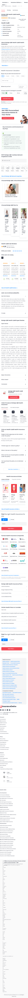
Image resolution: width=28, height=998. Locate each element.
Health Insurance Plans (15, 661)
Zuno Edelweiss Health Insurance (8, 620)
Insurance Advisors (16, 2)
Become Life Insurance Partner (6, 847)
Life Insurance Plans (4, 834)
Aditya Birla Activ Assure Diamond (9, 616)
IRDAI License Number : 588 (11, 862)
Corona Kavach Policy (6, 593)
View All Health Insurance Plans (8, 628)
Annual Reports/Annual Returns (6, 761)
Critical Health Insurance (5, 816)
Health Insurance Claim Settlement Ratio (11, 668)
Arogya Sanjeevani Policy (7, 589)
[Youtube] (3, 710)
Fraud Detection (3, 742)
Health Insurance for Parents (8, 680)
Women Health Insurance (8, 681)
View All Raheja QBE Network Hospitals (11, 176)
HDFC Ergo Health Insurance (8, 694)
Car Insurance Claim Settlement (6, 803)
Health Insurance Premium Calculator (10, 664)
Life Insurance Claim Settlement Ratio (7, 829)
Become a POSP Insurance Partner (6, 841)
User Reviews (15, 10)
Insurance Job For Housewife (5, 852)
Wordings (9, 10)
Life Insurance (2, 724)
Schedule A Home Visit (8, 118)
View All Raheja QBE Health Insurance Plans (11, 601)
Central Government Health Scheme (10, 702)
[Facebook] (1, 710)
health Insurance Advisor (8, 669)
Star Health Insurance (7, 692)
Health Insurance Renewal (17, 674)
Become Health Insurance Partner (6, 845)
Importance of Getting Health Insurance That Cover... (22, 495)
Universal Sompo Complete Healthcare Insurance (12, 613)
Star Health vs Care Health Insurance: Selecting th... (5, 495)
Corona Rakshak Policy (6, 596)
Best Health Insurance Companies (7, 811)
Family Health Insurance (7, 676)
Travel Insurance (3, 731)
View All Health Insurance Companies (9, 575)
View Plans (11, 528)
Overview (3, 10)
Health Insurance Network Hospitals (10, 686)
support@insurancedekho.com (10, 712)
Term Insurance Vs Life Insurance (6, 830)
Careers (1, 767)
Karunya (20, 702)
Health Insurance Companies (8, 671)
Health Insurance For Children (8, 683)
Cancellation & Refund (4, 747)
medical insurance (5, 49)
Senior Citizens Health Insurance (6, 821)
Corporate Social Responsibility (6, 769)
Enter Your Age (5, 80)
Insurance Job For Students (5, 854)
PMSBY (18, 699)
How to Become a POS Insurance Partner (8, 848)
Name (3, 523)
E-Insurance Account (4, 749)
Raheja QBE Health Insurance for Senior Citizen (24, 227)
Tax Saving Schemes (4, 733)
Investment (2, 728)
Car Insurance (3, 719)
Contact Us (2, 754)
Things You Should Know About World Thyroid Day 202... (14, 495)
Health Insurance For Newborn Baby (10, 685)
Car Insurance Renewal (4, 794)
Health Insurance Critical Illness (9, 666)
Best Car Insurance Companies (6, 805)
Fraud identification (4, 758)
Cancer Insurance (5, 586)
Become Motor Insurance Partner (6, 843)
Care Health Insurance (16, 692)
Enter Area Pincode (21, 87)
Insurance (4, 2)
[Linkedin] (7, 710)
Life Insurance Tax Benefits (5, 836)
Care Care (3, 609)
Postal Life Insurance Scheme (6, 825)
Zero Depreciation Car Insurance (6, 798)
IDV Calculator (3, 800)
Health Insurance (6, 661)
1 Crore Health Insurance (15, 663)
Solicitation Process (4, 763)
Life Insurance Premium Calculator (7, 837)
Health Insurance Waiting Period (9, 688)
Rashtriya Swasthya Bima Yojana (9, 699)
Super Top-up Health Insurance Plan (10, 673)
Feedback (2, 756)
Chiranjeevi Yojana (6, 701)
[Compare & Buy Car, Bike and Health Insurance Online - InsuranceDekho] (8, 706)
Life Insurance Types (4, 827)
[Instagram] (5, 710)
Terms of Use (2, 745)
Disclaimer (2, 760)
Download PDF (14, 397)
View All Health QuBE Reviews (8, 288)
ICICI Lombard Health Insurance (9, 697)
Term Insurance (3, 726)
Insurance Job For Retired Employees (7, 855)
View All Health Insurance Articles (10, 509)
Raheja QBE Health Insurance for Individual (15, 226)
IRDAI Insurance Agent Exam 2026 (6, 850)
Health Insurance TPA (7, 674)
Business (2, 729)
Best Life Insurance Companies (6, 832)
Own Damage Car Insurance (5, 802)
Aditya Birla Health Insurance (8, 696)
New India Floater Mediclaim (7, 623)
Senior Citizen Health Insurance (9, 678)
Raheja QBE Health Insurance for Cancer (11, 195)
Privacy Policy (2, 738)
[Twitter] (9, 710)
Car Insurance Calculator (5, 796)
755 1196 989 (5, 714)
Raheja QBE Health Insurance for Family (7, 225)
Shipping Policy (3, 744)
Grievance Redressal (4, 740)
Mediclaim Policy (6, 663)
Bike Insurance (3, 721)
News (3, 4)
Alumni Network (3, 765)
